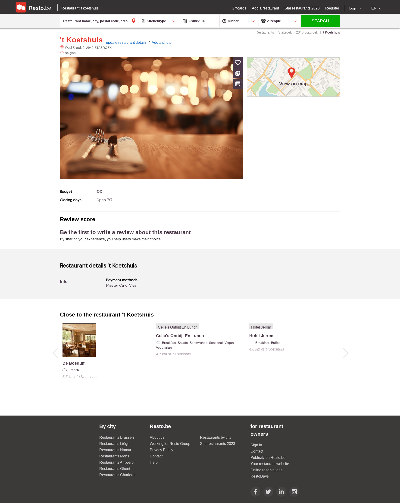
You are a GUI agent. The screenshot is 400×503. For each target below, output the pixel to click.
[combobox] (357, 8)
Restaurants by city (215, 437)
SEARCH (320, 21)
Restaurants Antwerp (116, 462)
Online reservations (266, 470)
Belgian (70, 53)
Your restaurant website (269, 464)
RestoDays (259, 476)
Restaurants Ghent (114, 469)
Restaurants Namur (115, 450)
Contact (156, 456)
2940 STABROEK (99, 48)
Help (154, 462)
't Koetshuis (81, 40)
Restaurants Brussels (116, 437)
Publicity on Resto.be (267, 458)
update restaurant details (126, 42)
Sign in (256, 445)
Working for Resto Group (170, 444)
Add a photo (162, 42)
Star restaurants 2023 (217, 444)
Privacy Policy (161, 450)
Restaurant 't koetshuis (80, 8)
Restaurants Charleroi (117, 475)
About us (157, 437)
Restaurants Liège (114, 444)
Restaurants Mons (114, 456)
